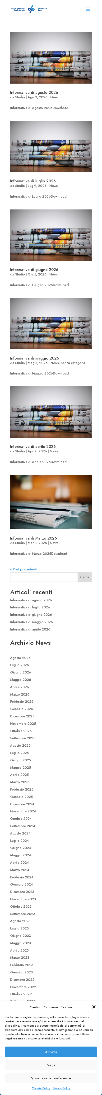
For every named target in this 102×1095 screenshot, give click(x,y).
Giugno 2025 (20, 760)
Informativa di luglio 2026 (33, 181)
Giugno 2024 (20, 847)
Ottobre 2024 (21, 818)
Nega (51, 1065)
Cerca (84, 577)
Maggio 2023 (20, 943)
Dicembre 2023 (22, 891)
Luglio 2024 (19, 840)
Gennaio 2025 (21, 796)
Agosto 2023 (20, 921)
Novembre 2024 (23, 811)
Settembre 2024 (22, 826)
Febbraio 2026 (21, 701)
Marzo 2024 (19, 869)
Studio (20, 97)
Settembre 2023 (22, 913)
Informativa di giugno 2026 (34, 269)
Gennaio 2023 (21, 972)
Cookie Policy (41, 1088)
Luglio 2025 (19, 752)
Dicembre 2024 (22, 804)
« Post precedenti (23, 569)
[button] (94, 1007)
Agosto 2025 (20, 745)
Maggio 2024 (20, 855)
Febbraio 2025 (21, 789)
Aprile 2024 (19, 862)
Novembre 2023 (23, 899)
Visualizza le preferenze (51, 1078)
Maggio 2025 (20, 767)
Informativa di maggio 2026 (34, 358)
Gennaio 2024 (21, 884)
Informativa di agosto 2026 (34, 92)
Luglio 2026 (19, 665)
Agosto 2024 (20, 833)
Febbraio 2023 (21, 964)
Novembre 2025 (23, 723)
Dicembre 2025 (22, 716)
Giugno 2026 (20, 672)
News (54, 97)
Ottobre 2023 (21, 906)
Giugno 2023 (20, 935)
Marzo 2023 (19, 957)
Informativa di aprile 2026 (33, 446)
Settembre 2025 (22, 738)
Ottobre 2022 (21, 994)
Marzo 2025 (19, 782)
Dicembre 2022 (22, 979)
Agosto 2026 (20, 657)
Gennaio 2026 (21, 708)
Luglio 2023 (19, 928)
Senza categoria (73, 362)
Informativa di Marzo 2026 (33, 538)
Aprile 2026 (19, 687)
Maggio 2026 (20, 679)
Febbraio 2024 (21, 877)
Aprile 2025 (19, 774)
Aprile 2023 (19, 950)
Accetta (51, 1052)
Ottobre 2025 (21, 731)
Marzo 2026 (19, 694)
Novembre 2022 (23, 987)
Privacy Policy (61, 1088)
